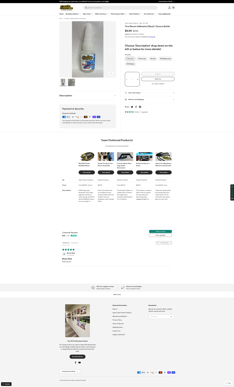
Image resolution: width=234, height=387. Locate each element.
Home (61, 14)
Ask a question (160, 235)
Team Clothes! (134, 14)
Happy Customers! (119, 335)
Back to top (117, 294)
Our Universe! (149, 14)
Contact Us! (116, 331)
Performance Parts (117, 14)
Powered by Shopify (80, 380)
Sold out (158, 74)
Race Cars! (87, 14)
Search (115, 309)
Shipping (127, 34)
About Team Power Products (122, 313)
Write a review (160, 231)
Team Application (164, 14)
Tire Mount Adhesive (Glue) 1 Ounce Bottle (75, 18)
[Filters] (158, 242)
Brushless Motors (72, 14)
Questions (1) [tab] (74, 243)
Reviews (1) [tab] (66, 243)
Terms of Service (118, 324)
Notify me (158, 79)
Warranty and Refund (120, 316)
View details (87, 172)
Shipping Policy (118, 327)
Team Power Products (131, 23)
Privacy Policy (117, 320)
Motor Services (100, 14)
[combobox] (120, 8)
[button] (129, 112)
